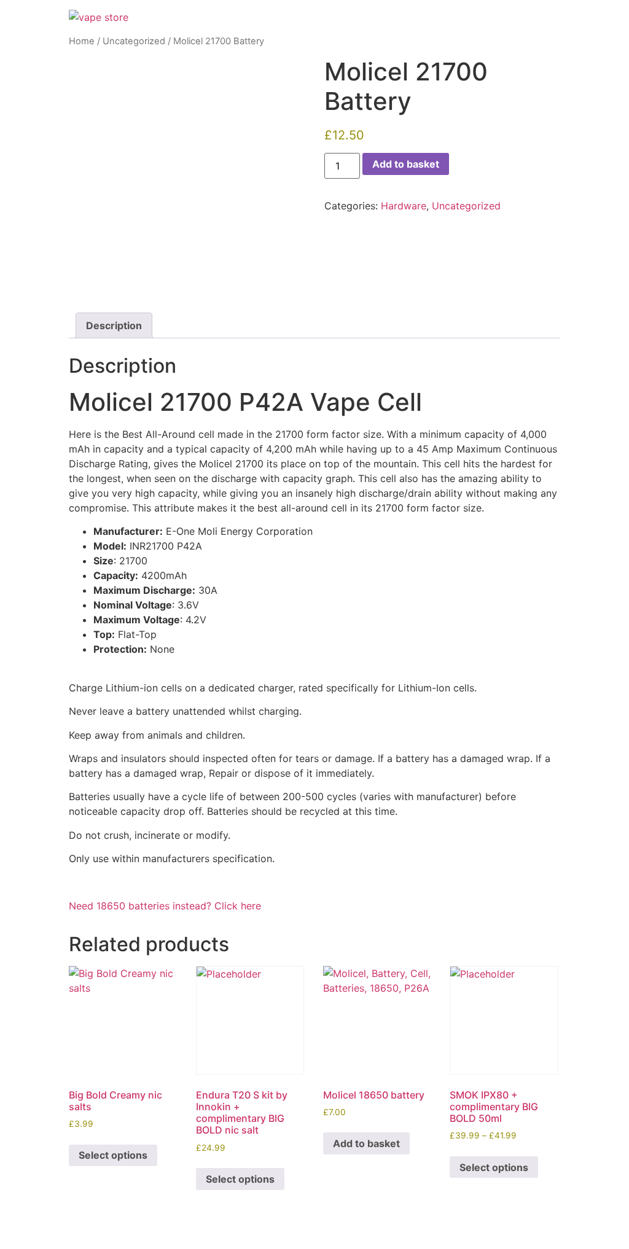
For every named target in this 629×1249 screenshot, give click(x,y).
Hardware (403, 206)
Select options (113, 1155)
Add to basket (405, 164)
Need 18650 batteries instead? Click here (165, 906)
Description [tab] (114, 325)
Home (82, 41)
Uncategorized (134, 41)
